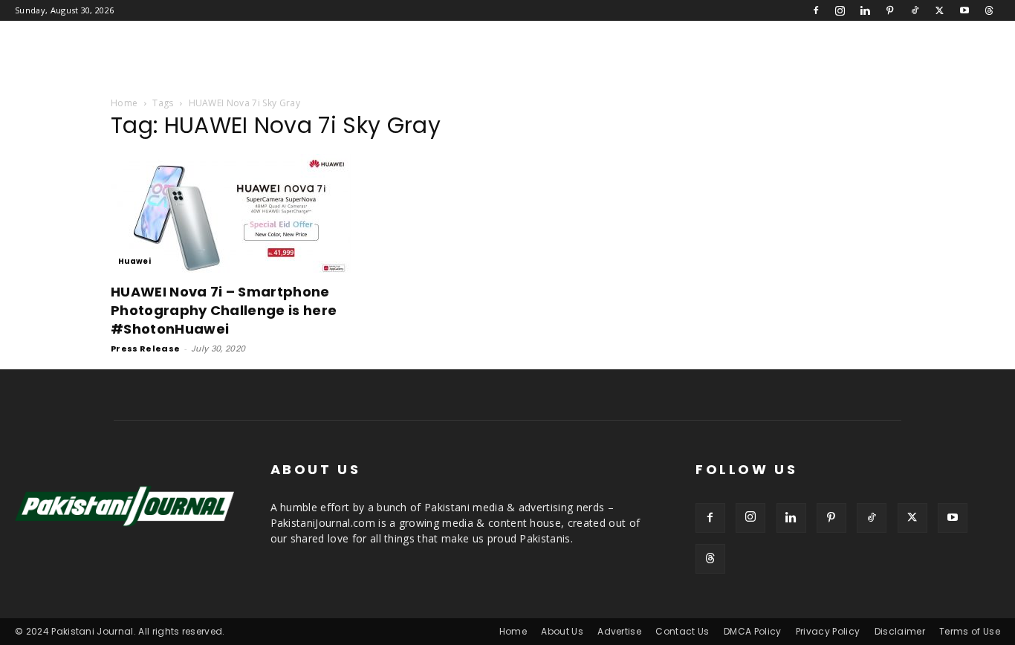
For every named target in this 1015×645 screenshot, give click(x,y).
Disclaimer (900, 631)
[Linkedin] (865, 10)
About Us (562, 631)
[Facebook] (816, 10)
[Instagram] (840, 10)
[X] (939, 10)
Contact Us (682, 631)
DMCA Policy (753, 631)
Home (124, 103)
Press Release (145, 348)
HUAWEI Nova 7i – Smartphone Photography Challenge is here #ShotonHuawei (224, 310)
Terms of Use (969, 631)
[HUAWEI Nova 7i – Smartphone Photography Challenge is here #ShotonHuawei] (231, 213)
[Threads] (989, 10)
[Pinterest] (890, 10)
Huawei (134, 261)
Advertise (619, 631)
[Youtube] (964, 10)
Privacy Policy (828, 631)
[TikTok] (915, 10)
